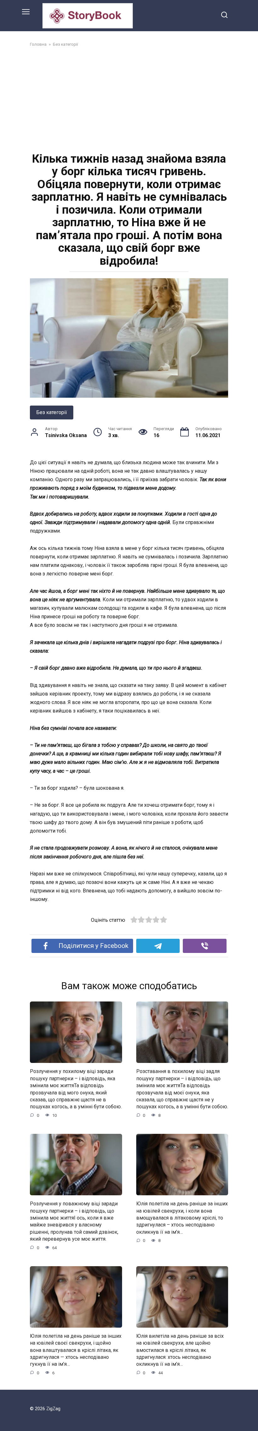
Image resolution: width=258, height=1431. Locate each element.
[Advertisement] (129, 99)
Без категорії (51, 412)
